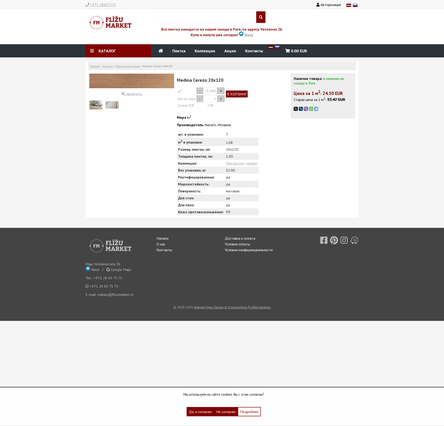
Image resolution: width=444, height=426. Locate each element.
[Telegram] (316, 109)
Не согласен (225, 411)
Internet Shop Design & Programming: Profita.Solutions (232, 307)
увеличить (133, 93)
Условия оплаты (237, 244)
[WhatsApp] (311, 109)
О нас (161, 244)
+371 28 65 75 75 (108, 278)
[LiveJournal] (301, 109)
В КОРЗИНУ (237, 94)
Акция (230, 50)
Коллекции (205, 50)
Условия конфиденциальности (249, 249)
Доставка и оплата (240, 238)
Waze (248, 34)
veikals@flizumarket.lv (115, 294)
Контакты (254, 50)
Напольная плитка (128, 66)
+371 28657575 (102, 4)
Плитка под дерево (241, 163)
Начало (95, 66)
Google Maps (120, 269)
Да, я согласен (200, 411)
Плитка (178, 50)
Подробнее (249, 411)
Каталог (108, 66)
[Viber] (306, 109)
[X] (296, 109)
